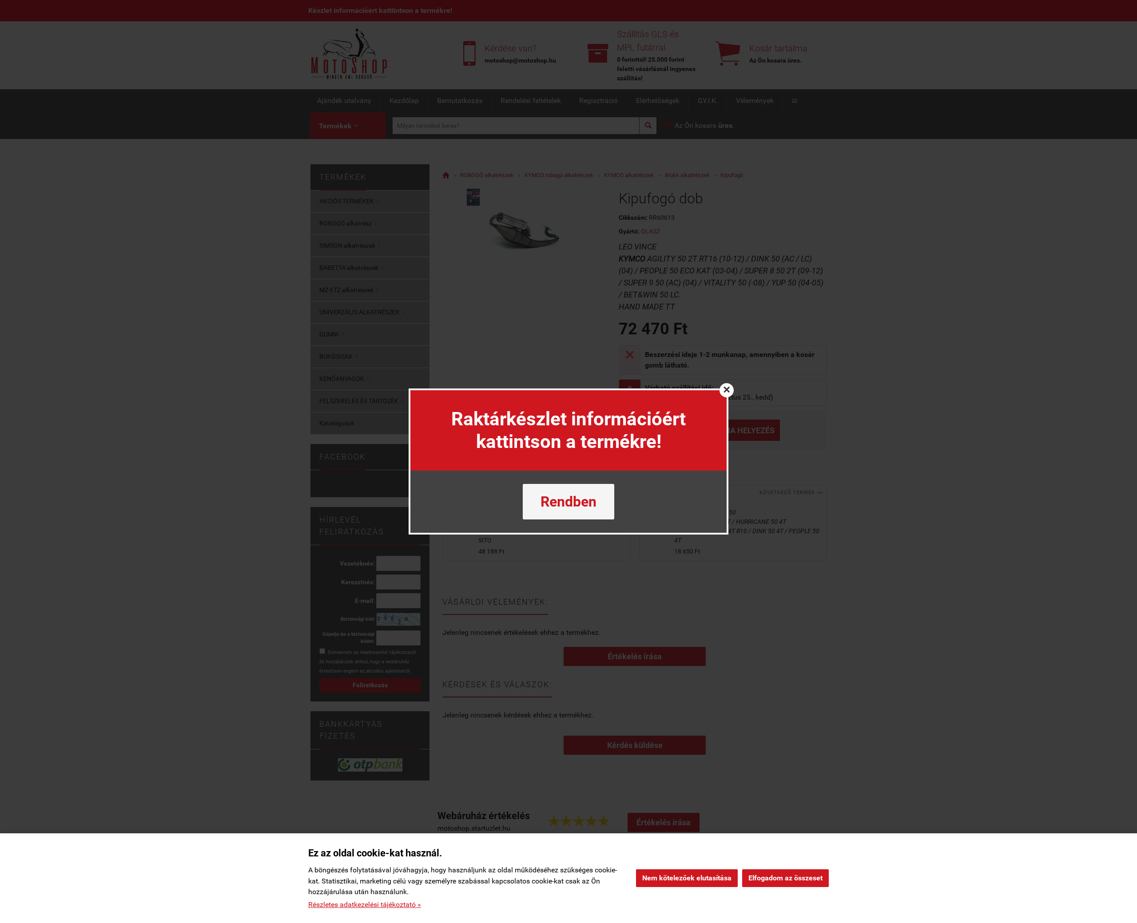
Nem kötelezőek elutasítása (686, 878)
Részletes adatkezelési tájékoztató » (364, 904)
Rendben (568, 501)
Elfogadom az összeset (785, 878)
